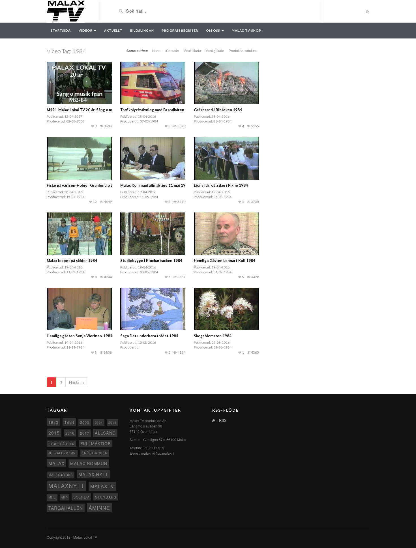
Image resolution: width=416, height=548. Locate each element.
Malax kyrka (60, 474)
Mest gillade (214, 50)
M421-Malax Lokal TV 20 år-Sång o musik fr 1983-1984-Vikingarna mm (109, 110)
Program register (180, 30)
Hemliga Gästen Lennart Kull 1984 (224, 260)
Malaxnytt (66, 486)
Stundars (105, 497)
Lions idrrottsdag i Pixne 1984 (221, 185)
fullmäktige (95, 443)
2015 (54, 432)
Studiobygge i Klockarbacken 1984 (151, 260)
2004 (99, 422)
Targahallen (65, 508)
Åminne (99, 507)
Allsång (105, 433)
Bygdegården (61, 444)
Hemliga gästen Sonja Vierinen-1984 (79, 336)
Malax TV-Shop (246, 30)
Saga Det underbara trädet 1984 (149, 336)
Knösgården (95, 453)
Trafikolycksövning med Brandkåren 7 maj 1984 (162, 110)
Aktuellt (113, 30)
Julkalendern (62, 453)
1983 (53, 422)
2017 (84, 433)
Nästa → (77, 382)
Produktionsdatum (243, 50)
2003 (84, 422)
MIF (64, 497)
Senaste (172, 50)
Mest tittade (192, 50)
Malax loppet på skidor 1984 (72, 260)
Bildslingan (142, 30)
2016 (69, 433)
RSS (222, 420)
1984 (69, 422)
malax (56, 463)
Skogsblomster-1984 (212, 336)
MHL (52, 497)
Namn (157, 50)
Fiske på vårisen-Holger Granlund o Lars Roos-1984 (93, 185)
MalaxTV (102, 486)
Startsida (61, 30)
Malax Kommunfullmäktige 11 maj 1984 (155, 185)
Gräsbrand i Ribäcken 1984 (218, 110)
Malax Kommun (89, 463)
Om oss (213, 30)
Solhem (81, 497)
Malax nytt (93, 474)
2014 (112, 422)
